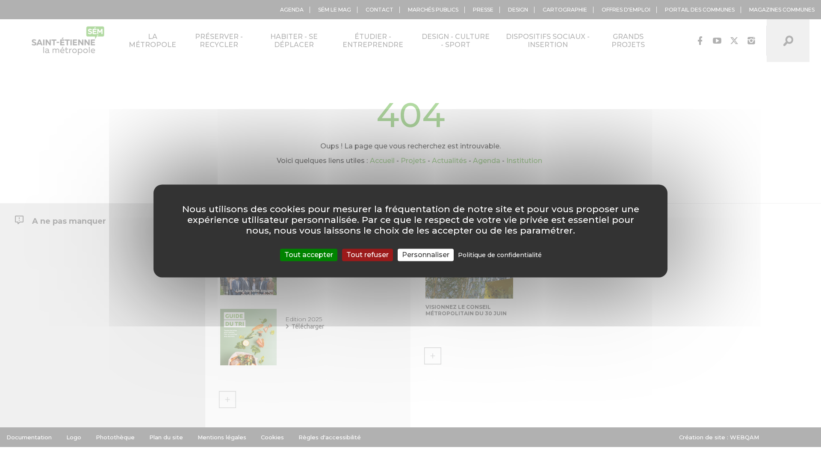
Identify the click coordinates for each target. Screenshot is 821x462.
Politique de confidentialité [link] (500, 255)
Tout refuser (367, 255)
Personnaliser (425, 255)
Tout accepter (308, 255)
